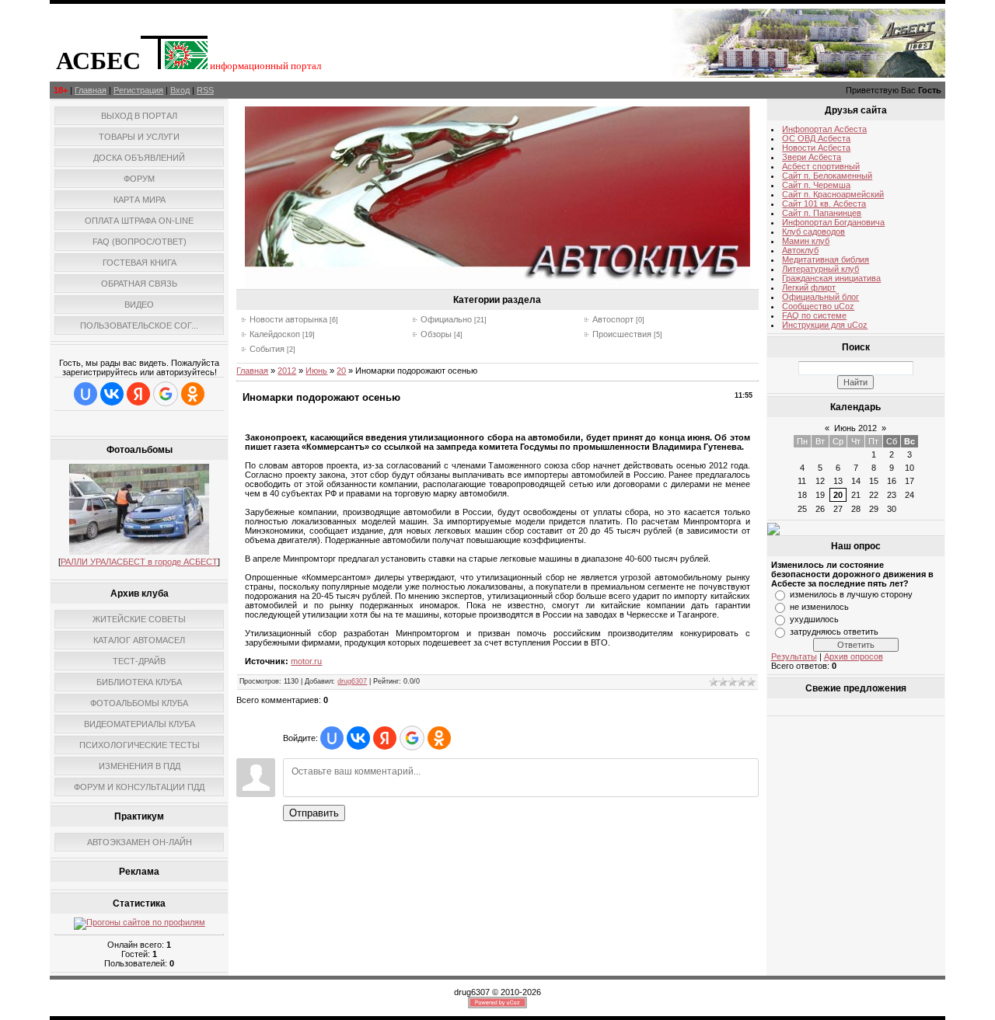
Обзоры (436, 334)
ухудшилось (814, 619)
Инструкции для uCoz (825, 324)
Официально (446, 319)
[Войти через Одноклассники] (192, 394)
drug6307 (352, 681)
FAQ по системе (814, 315)
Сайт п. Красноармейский (833, 194)
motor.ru (306, 661)
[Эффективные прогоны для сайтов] (139, 922)
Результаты (794, 656)
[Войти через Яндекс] (138, 394)
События (267, 348)
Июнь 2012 (855, 428)
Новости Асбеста (816, 147)
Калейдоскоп (275, 334)
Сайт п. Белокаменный (827, 175)
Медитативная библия (825, 259)
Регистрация (138, 90)
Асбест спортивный (821, 166)
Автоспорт (613, 319)
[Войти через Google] (165, 393)
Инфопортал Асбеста (824, 129)
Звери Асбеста (811, 157)
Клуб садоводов (813, 231)
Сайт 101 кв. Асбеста (824, 203)
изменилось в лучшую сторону (851, 594)
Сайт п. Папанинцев (821, 213)
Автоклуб (800, 250)
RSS (205, 90)
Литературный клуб (820, 268)
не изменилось (819, 606)
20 (341, 370)
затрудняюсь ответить (834, 631)
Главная (90, 90)
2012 (287, 370)
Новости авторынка (288, 319)
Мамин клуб (805, 240)
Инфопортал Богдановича (833, 222)
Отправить (314, 813)
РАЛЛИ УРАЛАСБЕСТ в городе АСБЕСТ (139, 561)
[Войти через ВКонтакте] (112, 394)
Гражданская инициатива (831, 278)
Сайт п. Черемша (816, 185)
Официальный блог (820, 296)
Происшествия (621, 334)
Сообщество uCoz (818, 306)
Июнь (316, 370)
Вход (180, 90)
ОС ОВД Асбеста (816, 138)
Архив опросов (853, 656)
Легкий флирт (809, 287)
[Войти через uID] (85, 394)
